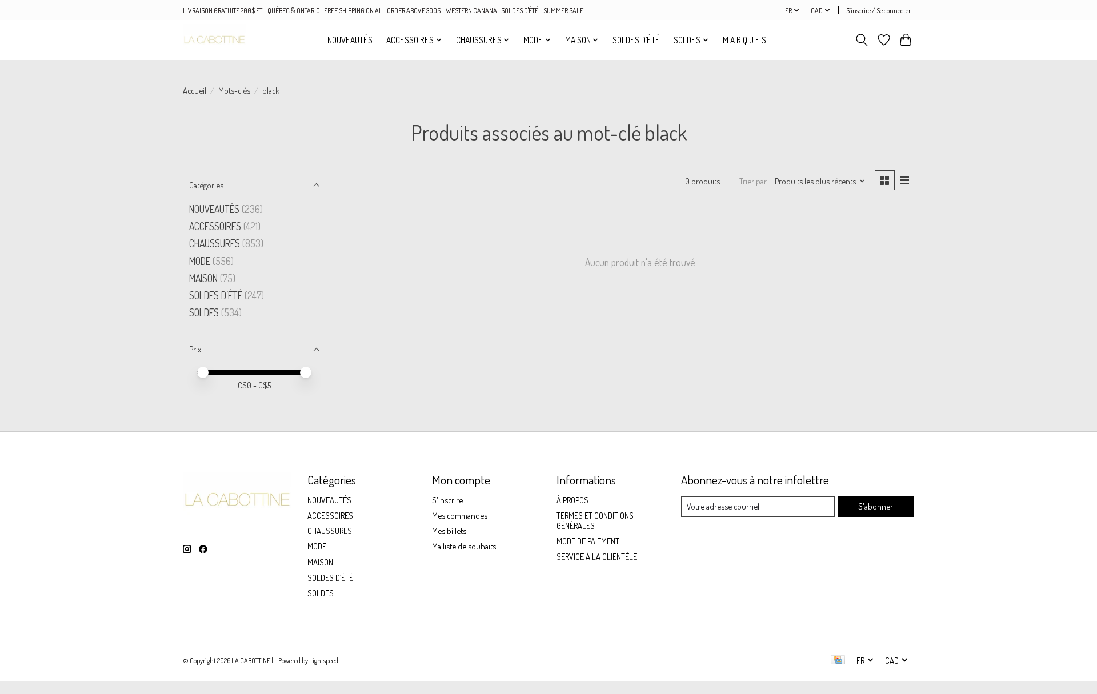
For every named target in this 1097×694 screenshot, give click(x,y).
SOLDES (205, 312)
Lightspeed (323, 660)
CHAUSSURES (214, 243)
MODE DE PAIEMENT (587, 541)
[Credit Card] (838, 660)
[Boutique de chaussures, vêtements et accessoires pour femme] (214, 39)
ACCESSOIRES (215, 226)
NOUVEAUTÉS (350, 40)
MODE (199, 261)
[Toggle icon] (862, 40)
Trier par (753, 181)
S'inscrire (447, 500)
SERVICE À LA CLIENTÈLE (596, 556)
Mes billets (449, 530)
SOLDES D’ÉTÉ (636, 40)
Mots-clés (234, 90)
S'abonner (875, 506)
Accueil (194, 90)
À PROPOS (572, 500)
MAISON (204, 278)
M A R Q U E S (744, 40)
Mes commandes (459, 515)
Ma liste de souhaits (464, 546)
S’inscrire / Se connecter (878, 10)
